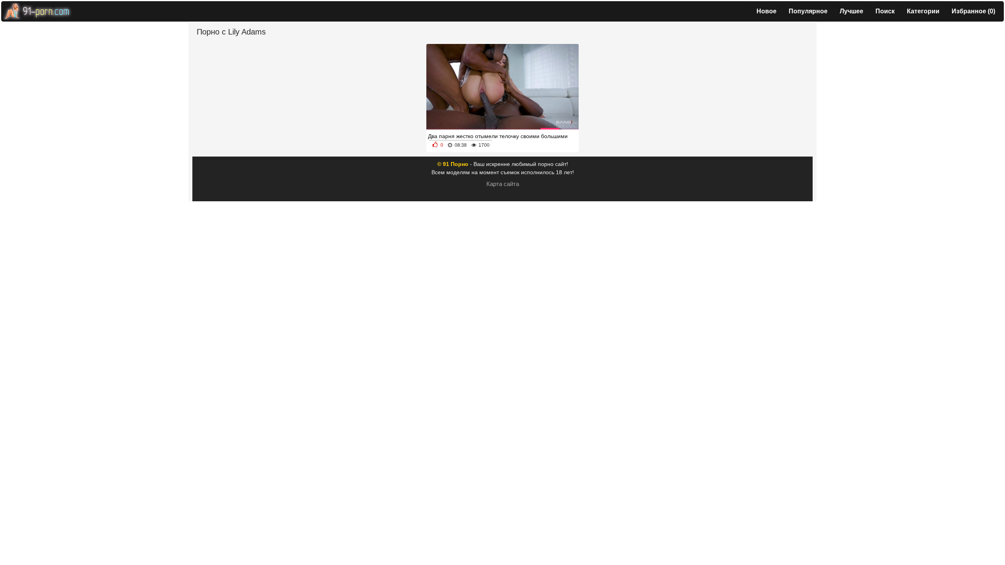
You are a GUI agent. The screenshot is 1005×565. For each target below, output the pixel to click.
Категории (923, 11)
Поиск (885, 11)
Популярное (808, 11)
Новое (766, 11)
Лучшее (851, 11)
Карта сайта (502, 183)
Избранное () (973, 11)
